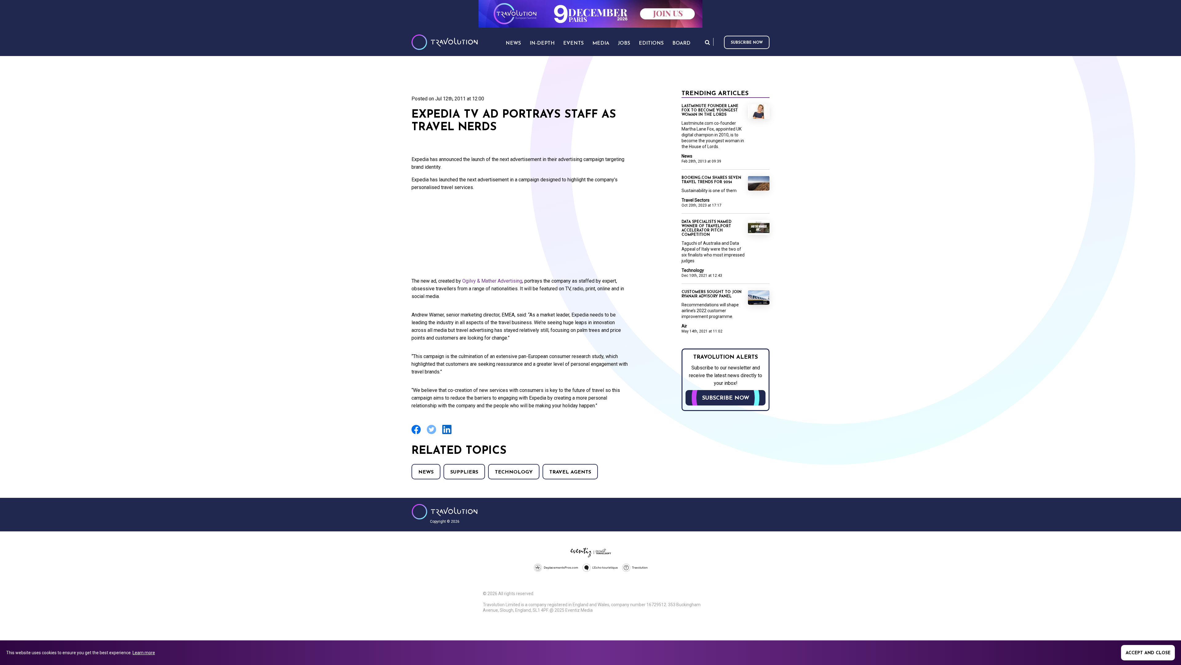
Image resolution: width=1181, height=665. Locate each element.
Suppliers (464, 472)
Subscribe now (747, 43)
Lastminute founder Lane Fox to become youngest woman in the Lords (710, 110)
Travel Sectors (696, 200)
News (426, 472)
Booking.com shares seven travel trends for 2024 (711, 180)
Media (600, 43)
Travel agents (570, 472)
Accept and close (1148, 653)
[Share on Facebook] (416, 433)
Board (681, 43)
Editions (651, 43)
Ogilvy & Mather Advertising (492, 281)
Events (573, 43)
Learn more (144, 652)
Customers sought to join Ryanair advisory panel (712, 294)
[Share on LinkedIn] (446, 433)
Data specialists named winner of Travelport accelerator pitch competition (706, 228)
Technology (514, 472)
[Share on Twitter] (431, 433)
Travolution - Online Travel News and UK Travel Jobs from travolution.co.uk (445, 511)
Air (684, 326)
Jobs (624, 43)
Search (707, 42)
